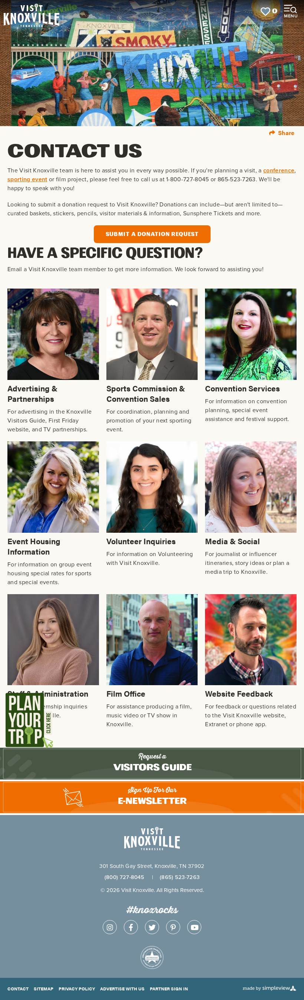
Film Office (125, 693)
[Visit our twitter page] (152, 927)
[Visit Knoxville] (50, 11)
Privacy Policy (77, 988)
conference (278, 170)
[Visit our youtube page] (194, 927)
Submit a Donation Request (152, 234)
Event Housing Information (33, 546)
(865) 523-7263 (179, 877)
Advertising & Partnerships (32, 393)
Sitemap (43, 988)
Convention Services (242, 388)
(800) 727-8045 (124, 877)
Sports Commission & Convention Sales (145, 393)
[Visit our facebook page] (131, 927)
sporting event (27, 179)
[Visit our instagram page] (110, 927)
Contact (18, 988)
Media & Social (232, 540)
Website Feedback (239, 693)
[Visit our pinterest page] (173, 927)
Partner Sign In (169, 988)
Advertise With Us (122, 988)
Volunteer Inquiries (141, 540)
